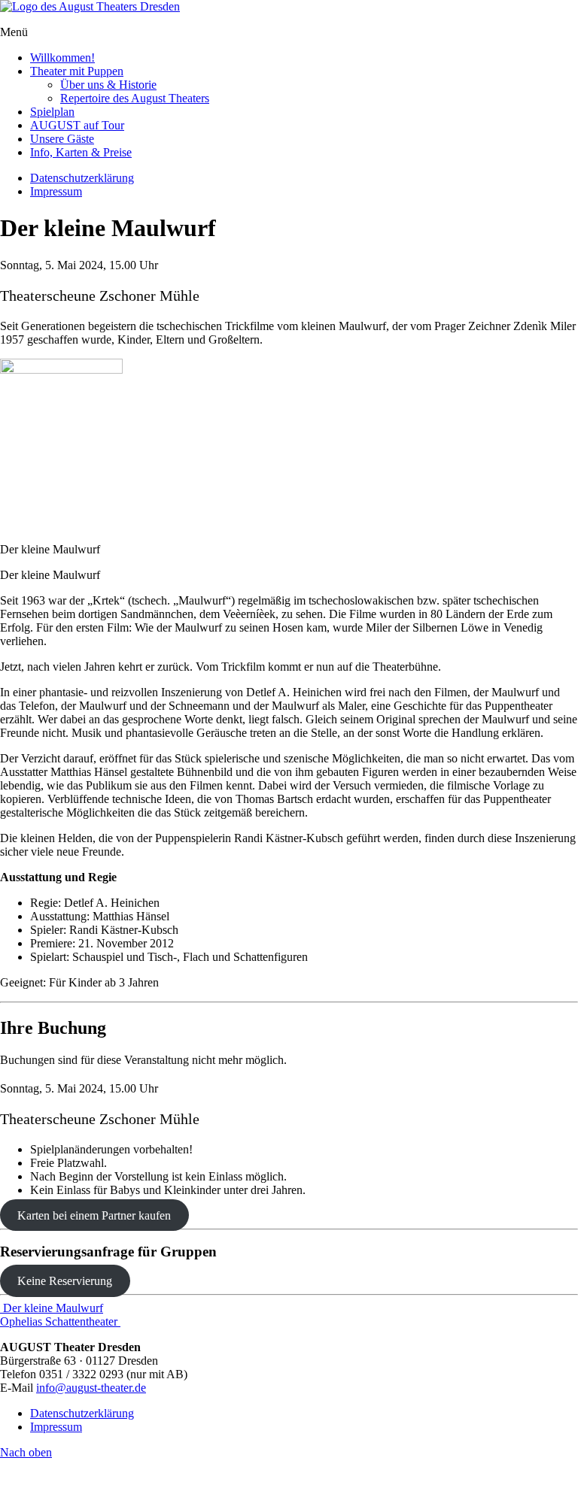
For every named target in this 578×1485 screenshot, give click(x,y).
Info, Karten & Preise (81, 152)
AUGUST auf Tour (77, 125)
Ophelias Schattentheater (60, 1321)
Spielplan (52, 111)
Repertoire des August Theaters (134, 98)
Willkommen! (62, 57)
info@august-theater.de (91, 1387)
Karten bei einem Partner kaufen (94, 1215)
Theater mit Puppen (76, 71)
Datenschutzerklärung (82, 177)
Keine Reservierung (64, 1280)
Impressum (56, 191)
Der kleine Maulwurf (51, 1308)
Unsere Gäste (62, 138)
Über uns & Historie (108, 84)
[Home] (90, 6)
